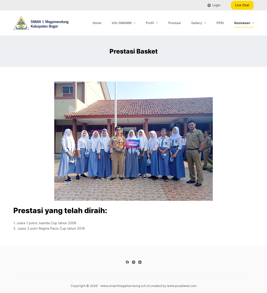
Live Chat (242, 5)
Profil (150, 23)
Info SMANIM (121, 23)
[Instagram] (133, 262)
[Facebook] (127, 262)
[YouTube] (139, 262)
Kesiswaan (242, 23)
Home (97, 23)
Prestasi (174, 23)
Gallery (196, 23)
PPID (220, 23)
